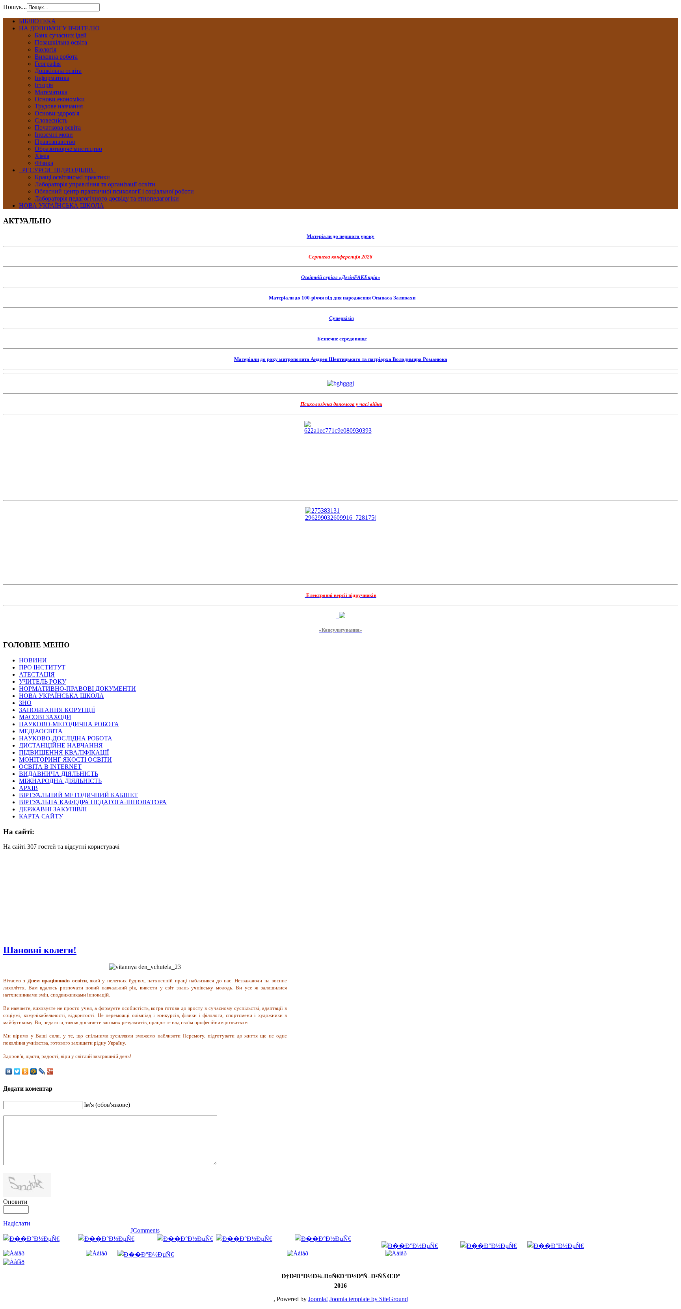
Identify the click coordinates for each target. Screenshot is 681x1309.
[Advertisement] (42, 896)
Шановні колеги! (39, 950)
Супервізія (341, 318)
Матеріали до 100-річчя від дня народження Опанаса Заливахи (342, 298)
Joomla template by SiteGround (368, 1299)
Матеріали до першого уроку (340, 236)
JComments (145, 1230)
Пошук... (15, 7)
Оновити (15, 1201)
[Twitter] (17, 1071)
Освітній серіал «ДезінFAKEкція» (340, 277)
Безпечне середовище (342, 339)
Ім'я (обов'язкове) (107, 1104)
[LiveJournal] (42, 1071)
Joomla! (318, 1299)
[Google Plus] (50, 1071)
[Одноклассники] (25, 1071)
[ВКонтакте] (9, 1071)
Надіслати (16, 1223)
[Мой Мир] (34, 1071)
